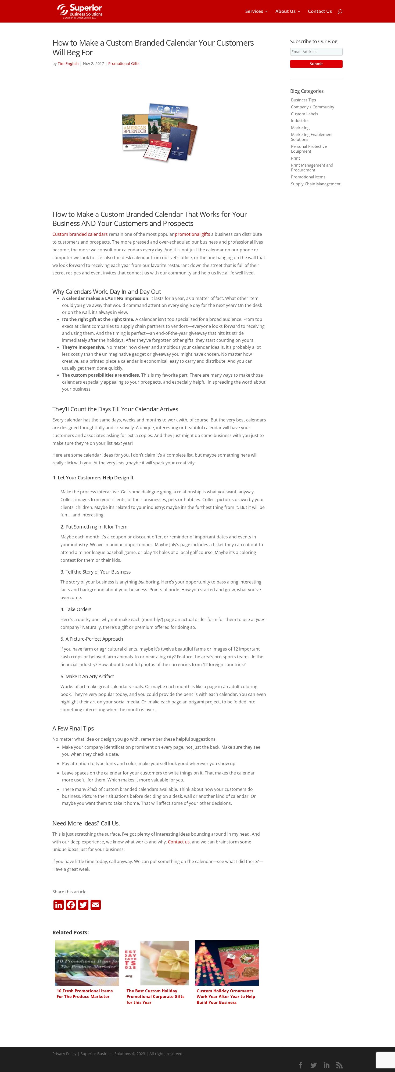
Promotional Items (308, 176)
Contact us (179, 842)
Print (295, 158)
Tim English (68, 63)
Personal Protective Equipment (309, 149)
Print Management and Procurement (312, 167)
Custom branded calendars (80, 234)
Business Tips (303, 99)
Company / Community (312, 106)
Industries (300, 120)
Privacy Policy (64, 1053)
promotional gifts (192, 234)
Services (254, 11)
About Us (285, 11)
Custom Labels (304, 113)
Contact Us (320, 11)
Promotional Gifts (123, 63)
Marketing (300, 127)
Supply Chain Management (315, 183)
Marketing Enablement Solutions (312, 137)
